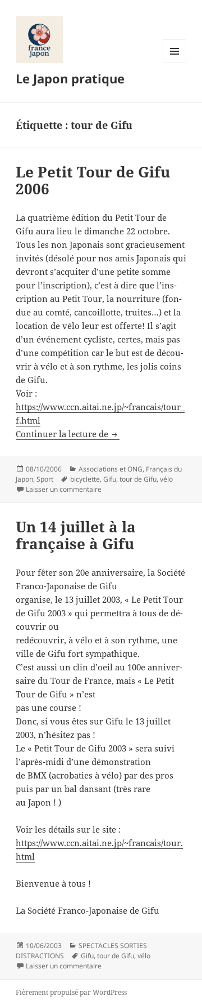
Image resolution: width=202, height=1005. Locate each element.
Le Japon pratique (70, 78)
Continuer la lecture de (68, 433)
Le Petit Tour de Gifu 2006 (93, 180)
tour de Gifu (138, 479)
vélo (166, 479)
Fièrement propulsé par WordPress (71, 992)
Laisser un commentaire (64, 489)
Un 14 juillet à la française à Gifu (76, 535)
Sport (44, 479)
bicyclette (85, 479)
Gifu (109, 479)
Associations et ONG (111, 469)
